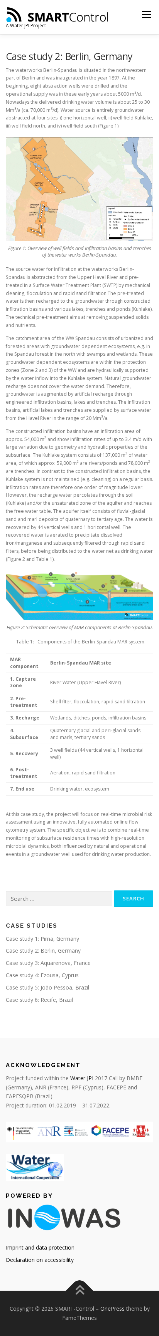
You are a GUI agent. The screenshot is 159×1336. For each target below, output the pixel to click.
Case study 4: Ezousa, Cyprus (42, 975)
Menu (146, 14)
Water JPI (81, 1078)
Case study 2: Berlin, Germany (43, 950)
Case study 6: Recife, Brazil (39, 999)
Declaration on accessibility (40, 1259)
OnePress (112, 1308)
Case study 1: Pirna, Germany (42, 938)
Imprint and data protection (40, 1247)
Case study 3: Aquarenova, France (48, 962)
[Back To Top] (79, 1291)
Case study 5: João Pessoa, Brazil (47, 987)
